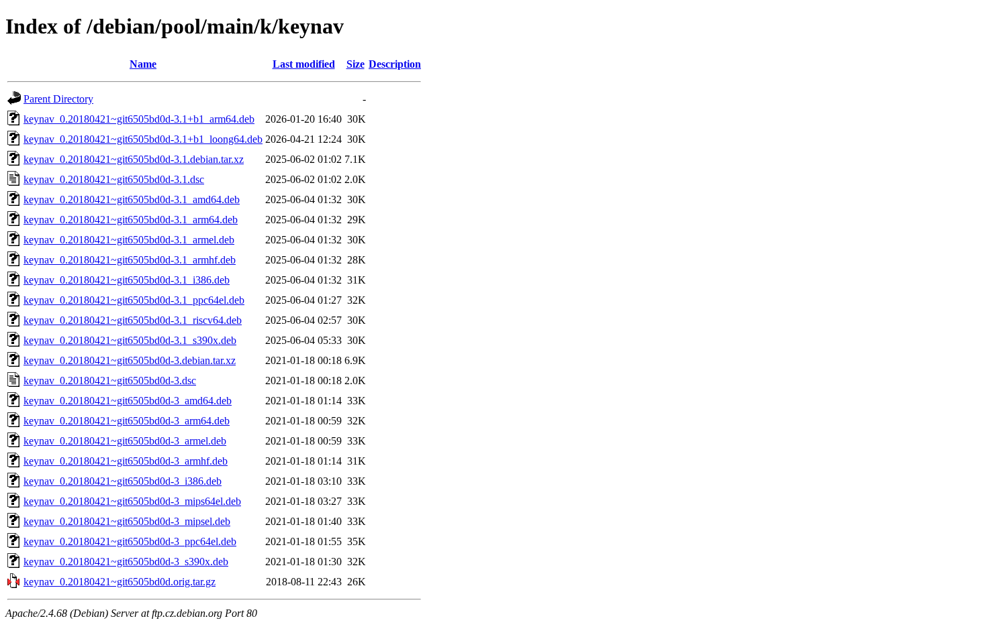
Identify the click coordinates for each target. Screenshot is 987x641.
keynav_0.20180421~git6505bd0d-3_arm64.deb (126, 420)
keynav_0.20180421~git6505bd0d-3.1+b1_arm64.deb (138, 119)
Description (395, 64)
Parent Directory (58, 99)
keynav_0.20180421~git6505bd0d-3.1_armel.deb (128, 239)
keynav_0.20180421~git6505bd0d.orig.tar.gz (119, 581)
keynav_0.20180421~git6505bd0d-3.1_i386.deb (126, 280)
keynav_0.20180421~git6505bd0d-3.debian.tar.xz (129, 360)
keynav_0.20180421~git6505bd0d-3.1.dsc (113, 179)
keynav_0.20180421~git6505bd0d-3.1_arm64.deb (130, 219)
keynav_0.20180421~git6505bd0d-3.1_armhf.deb (129, 260)
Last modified (304, 64)
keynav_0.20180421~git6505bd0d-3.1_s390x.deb (129, 340)
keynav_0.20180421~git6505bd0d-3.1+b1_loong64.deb (143, 139)
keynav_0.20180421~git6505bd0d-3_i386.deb (122, 481)
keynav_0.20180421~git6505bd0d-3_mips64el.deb (132, 501)
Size (355, 64)
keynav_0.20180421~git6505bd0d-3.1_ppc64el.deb (133, 300)
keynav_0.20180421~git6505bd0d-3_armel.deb (124, 441)
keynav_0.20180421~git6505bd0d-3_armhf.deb (125, 461)
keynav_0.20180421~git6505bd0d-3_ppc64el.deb (129, 541)
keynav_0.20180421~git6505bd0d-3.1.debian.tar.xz (133, 159)
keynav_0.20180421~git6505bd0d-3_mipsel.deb (126, 521)
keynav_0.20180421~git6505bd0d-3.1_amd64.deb (131, 199)
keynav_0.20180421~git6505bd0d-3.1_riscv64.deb (132, 320)
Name (143, 64)
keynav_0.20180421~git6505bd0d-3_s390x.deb (125, 561)
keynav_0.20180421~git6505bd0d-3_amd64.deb (127, 400)
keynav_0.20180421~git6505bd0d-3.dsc (109, 380)
